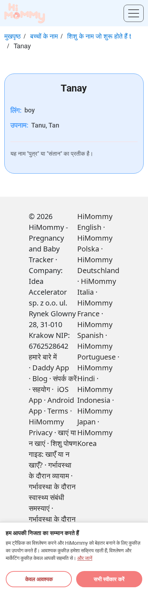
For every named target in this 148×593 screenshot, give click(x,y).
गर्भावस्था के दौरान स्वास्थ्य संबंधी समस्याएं (52, 497)
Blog (39, 378)
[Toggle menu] (133, 13)
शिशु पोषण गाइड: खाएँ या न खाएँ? (53, 454)
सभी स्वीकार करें (109, 579)
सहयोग (41, 389)
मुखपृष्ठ (12, 35)
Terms (57, 411)
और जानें (84, 558)
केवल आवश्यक (39, 579)
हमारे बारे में (43, 357)
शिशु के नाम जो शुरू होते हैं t (99, 35)
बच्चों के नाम (44, 35)
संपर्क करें (65, 378)
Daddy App (50, 368)
